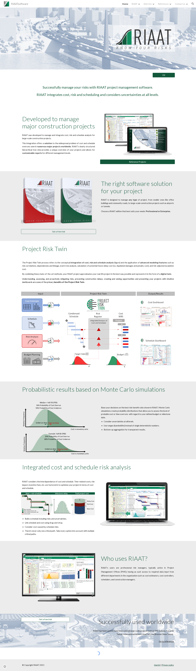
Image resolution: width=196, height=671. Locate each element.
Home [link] (125, 4)
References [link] (163, 4)
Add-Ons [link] (148, 4)
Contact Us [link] (180, 4)
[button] (193, 4)
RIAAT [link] (134, 4)
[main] (98, 91)
